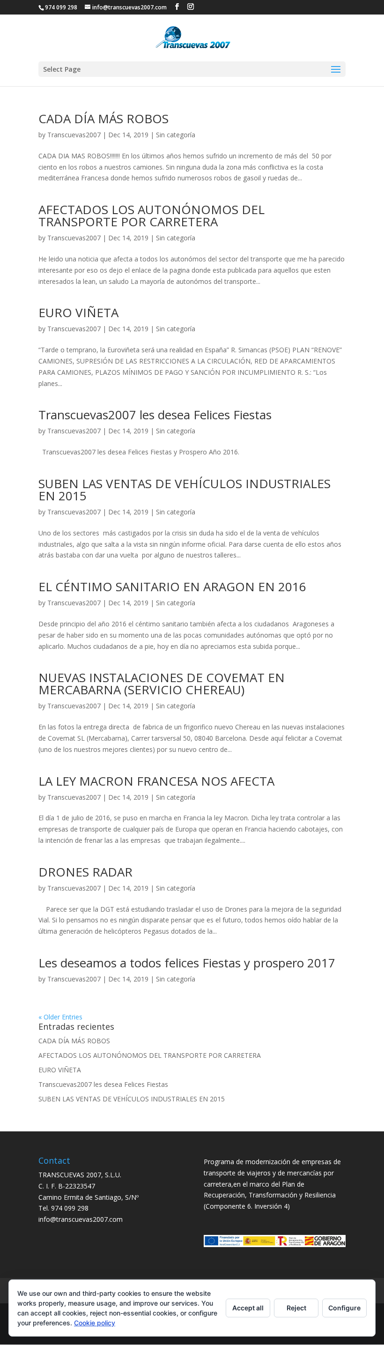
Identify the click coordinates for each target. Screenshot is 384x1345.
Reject (296, 1308)
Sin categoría (175, 134)
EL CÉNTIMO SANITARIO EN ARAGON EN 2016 (172, 586)
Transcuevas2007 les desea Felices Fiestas (155, 414)
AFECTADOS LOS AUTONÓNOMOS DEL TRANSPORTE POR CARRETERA (151, 215)
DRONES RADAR (85, 871)
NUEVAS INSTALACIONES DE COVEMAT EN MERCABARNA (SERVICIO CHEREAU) (161, 683)
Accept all (248, 1308)
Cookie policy (94, 1323)
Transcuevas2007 (74, 134)
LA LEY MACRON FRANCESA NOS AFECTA (156, 781)
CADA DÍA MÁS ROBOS (103, 118)
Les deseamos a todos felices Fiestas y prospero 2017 (186, 962)
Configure (344, 1308)
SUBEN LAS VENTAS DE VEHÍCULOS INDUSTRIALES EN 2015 (184, 489)
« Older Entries (60, 1016)
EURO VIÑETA (78, 312)
